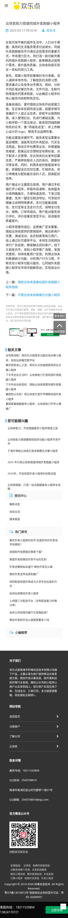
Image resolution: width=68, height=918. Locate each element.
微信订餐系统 (17, 874)
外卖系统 (48, 874)
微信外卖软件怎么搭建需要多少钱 (29, 620)
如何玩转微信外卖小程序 (24, 593)
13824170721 (9, 912)
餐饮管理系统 (34, 874)
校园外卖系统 (32, 878)
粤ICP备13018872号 (16, 892)
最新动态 (14, 504)
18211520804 (25, 907)
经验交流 (14, 511)
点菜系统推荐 (39, 869)
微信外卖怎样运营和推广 (24, 574)
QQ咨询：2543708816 (23, 780)
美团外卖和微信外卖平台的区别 (27, 559)
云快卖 (13, 746)
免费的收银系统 (41, 865)
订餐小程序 (16, 878)
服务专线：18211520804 (24, 770)
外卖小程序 (47, 878)
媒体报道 (14, 519)
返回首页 (14, 716)
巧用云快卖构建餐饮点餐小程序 (39, 295)
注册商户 (14, 726)
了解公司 (14, 736)
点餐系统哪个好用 (20, 869)
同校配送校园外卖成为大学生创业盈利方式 (33, 584)
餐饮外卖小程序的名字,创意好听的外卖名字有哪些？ (33, 542)
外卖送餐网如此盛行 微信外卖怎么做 (31, 566)
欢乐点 (51, 30)
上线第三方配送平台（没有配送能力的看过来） (33, 603)
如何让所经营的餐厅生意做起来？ (29, 612)
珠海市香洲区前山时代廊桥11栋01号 (31, 790)
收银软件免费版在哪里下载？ (26, 552)
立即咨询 (57, 910)
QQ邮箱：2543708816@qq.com (29, 799)
